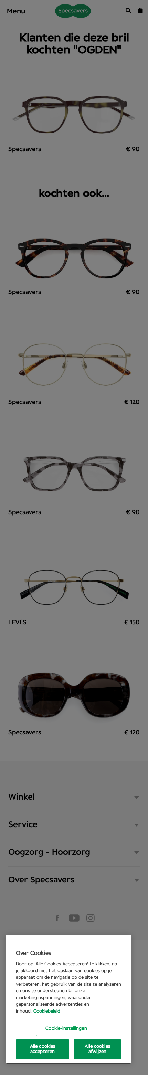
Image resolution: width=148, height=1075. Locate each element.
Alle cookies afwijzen (97, 1049)
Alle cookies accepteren (42, 1049)
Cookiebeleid (46, 1011)
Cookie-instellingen (66, 1028)
